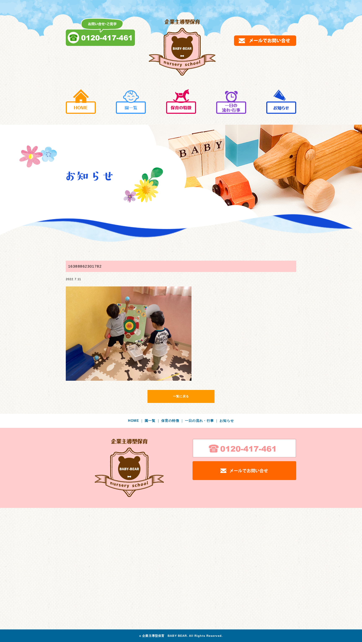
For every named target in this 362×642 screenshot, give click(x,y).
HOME (136, 420)
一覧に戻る (181, 396)
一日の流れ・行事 (202, 420)
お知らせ (227, 420)
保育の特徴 (172, 420)
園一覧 (152, 420)
